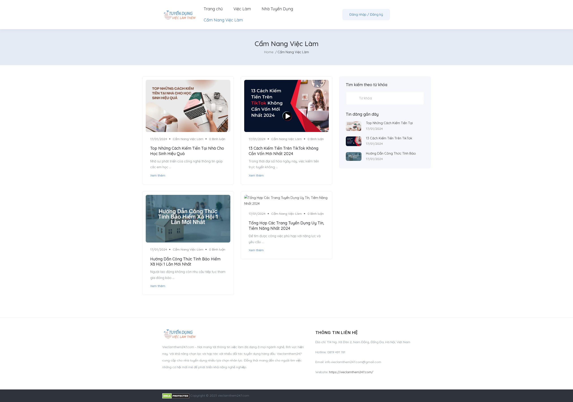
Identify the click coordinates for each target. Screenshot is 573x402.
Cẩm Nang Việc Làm (223, 20)
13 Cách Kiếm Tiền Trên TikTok (389, 138)
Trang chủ (213, 8)
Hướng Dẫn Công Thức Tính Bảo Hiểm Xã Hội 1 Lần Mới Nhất (185, 261)
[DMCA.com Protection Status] (175, 395)
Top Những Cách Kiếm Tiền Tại (389, 123)
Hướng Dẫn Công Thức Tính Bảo (391, 153)
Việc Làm (242, 8)
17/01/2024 (374, 129)
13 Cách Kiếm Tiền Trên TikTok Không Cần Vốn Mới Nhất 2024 (283, 151)
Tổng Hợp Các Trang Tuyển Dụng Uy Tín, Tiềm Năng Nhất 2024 (286, 225)
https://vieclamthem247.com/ (351, 372)
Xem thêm (157, 175)
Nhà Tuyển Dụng (277, 8)
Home (269, 52)
